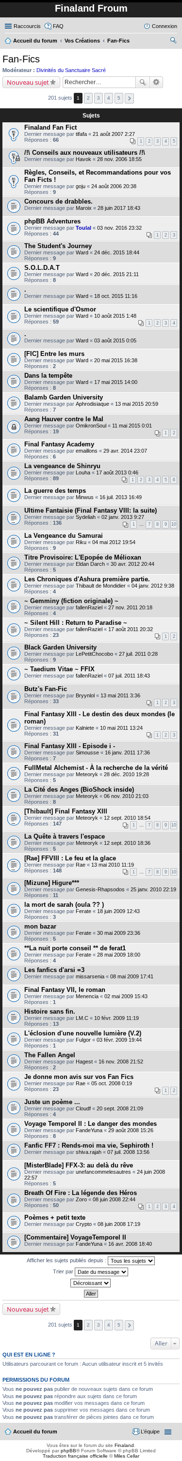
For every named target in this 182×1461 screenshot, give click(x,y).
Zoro (81, 1199)
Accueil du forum (35, 1431)
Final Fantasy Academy (59, 444)
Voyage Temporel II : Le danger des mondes (90, 1123)
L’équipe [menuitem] (150, 1431)
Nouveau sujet (28, 82)
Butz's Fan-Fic (45, 689)
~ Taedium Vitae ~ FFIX (59, 669)
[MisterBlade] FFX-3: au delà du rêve (78, 1165)
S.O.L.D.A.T (42, 267)
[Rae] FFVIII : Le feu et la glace (70, 858)
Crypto (84, 1224)
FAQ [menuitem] (58, 26)
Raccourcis (27, 26)
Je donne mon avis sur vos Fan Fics (78, 1076)
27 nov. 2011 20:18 (130, 607)
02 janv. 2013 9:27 (122, 517)
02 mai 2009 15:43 (126, 996)
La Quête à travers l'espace (64, 836)
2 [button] (88, 98)
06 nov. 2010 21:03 (126, 796)
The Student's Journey (58, 246)
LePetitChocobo (94, 654)
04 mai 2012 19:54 (113, 542)
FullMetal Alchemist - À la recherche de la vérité (96, 767)
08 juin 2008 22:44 (114, 1199)
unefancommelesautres (103, 1172)
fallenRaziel (89, 607)
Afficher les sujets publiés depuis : (67, 1260)
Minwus (85, 497)
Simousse (87, 752)
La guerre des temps (55, 490)
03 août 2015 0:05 (115, 340)
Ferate (83, 911)
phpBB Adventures (52, 221)
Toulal (83, 228)
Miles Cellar (126, 1456)
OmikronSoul (91, 425)
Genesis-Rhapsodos (100, 889)
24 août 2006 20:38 (113, 186)
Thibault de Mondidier (101, 586)
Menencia (87, 996)
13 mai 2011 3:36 (120, 695)
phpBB (68, 1450)
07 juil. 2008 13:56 (128, 1152)
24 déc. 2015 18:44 (116, 252)
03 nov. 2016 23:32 (119, 228)
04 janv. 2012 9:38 (153, 586)
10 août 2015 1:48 (115, 316)
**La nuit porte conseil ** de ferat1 (75, 948)
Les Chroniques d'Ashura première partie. (87, 579)
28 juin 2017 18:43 (119, 208)
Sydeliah (86, 517)
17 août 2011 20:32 (130, 629)
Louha (83, 472)
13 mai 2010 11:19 (112, 865)
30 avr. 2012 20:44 (132, 564)
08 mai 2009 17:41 (131, 976)
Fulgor (83, 1040)
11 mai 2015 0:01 (132, 425)
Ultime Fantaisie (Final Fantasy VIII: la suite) (90, 510)
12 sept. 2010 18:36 (127, 843)
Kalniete (85, 728)
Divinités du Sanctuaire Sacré (71, 70)
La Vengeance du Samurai (63, 535)
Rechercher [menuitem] (173, 41)
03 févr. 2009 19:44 (119, 1040)
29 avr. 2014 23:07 (125, 451)
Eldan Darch (90, 564)
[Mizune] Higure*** (51, 882)
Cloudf (83, 1108)
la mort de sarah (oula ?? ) (64, 904)
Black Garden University (60, 647)
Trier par (64, 1271)
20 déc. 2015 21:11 (116, 274)
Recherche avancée (156, 82)
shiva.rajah (88, 1152)
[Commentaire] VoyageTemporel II (75, 1237)
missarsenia (90, 976)
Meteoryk (87, 774)
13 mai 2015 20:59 (136, 404)
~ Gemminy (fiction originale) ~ (71, 601)
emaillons (87, 451)
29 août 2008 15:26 (130, 1130)
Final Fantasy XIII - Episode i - (69, 746)
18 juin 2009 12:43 (118, 911)
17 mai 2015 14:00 (115, 382)
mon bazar (40, 926)
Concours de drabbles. (58, 201)
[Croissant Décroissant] (91, 1283)
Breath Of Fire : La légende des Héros (80, 1192)
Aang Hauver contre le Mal (63, 419)
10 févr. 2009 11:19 (116, 1018)
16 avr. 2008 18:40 (130, 1244)
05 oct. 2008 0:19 (111, 1083)
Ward (82, 252)
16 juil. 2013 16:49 (120, 497)
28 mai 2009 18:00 (118, 955)
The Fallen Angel (49, 1055)
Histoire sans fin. (49, 1011)
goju (80, 186)
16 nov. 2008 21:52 (121, 1061)
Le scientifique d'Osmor (60, 309)
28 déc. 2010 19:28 (126, 774)
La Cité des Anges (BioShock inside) (79, 789)
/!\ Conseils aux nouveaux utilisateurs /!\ (84, 152)
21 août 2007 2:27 (114, 134)
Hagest (84, 1061)
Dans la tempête (48, 375)
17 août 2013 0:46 (117, 472)
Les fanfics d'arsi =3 (54, 970)
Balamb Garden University (63, 397)
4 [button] (108, 98)
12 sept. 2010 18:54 (127, 818)
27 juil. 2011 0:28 (138, 654)
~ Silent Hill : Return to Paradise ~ (75, 622)
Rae (80, 865)
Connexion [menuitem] (164, 26)
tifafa (81, 134)
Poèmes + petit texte (54, 1217)
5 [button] (118, 98)
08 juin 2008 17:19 (119, 1224)
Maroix (84, 208)
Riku (81, 542)
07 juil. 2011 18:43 (129, 676)
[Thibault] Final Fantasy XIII (65, 811)
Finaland (124, 1445)
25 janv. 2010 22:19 (153, 889)
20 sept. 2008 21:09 (120, 1108)
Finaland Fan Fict (50, 127)
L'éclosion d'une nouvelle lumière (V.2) (82, 1033)
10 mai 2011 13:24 (121, 728)
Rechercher (142, 82)
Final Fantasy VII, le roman (64, 989)
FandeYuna (89, 1130)
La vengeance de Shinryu (62, 466)
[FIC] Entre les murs (54, 353)
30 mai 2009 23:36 (118, 933)
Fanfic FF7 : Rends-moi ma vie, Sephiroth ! (88, 1145)
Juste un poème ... (52, 1102)
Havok (83, 159)
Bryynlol (85, 695)
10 (173, 524)
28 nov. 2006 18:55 (119, 159)
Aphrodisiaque (92, 404)
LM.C (82, 1018)
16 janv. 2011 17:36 (127, 752)
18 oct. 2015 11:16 (115, 296)
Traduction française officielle (75, 1456)
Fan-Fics (21, 59)
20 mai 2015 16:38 (115, 360)
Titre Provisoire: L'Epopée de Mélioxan (82, 557)
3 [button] (98, 98)
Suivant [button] (129, 98)
